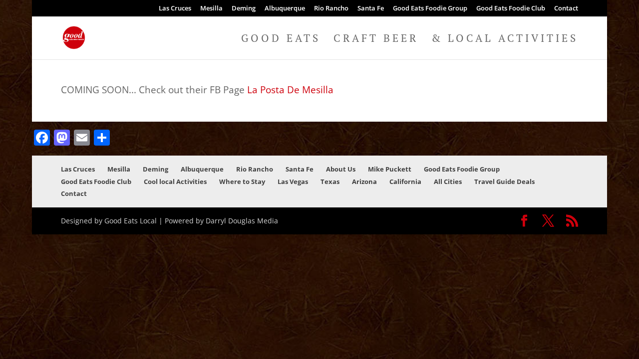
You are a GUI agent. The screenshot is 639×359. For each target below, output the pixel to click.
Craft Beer (375, 39)
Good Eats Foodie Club (510, 8)
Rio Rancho (331, 8)
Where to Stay (242, 181)
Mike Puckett (389, 169)
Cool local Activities (175, 181)
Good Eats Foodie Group (430, 8)
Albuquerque (285, 8)
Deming (244, 8)
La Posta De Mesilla (290, 89)
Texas (329, 181)
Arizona (364, 181)
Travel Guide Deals (504, 181)
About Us (340, 169)
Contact (566, 8)
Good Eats (280, 39)
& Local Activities (504, 39)
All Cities (448, 181)
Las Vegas (293, 181)
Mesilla (211, 8)
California (405, 181)
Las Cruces (175, 8)
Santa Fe (370, 8)
